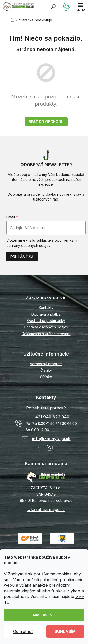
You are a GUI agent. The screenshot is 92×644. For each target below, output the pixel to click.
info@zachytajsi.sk (51, 438)
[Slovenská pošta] (62, 538)
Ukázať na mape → (46, 509)
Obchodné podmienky (46, 320)
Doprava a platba (46, 314)
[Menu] (80, 6)
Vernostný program (46, 364)
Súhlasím (65, 631)
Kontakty (46, 307)
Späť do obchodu (46, 121)
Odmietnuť (23, 631)
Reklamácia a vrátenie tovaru (46, 333)
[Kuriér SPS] (30, 538)
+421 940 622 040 (51, 416)
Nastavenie (44, 615)
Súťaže (46, 377)
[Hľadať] (54, 6)
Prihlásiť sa (21, 256)
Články (46, 370)
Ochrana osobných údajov (46, 327)
